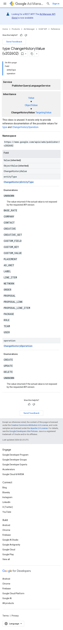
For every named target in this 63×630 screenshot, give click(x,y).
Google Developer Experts (14, 464)
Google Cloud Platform (13, 593)
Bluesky (6, 492)
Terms (5, 615)
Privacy (15, 615)
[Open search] (48, 3)
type (4, 127)
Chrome (6, 530)
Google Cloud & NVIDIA (13, 474)
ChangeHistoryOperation (25, 127)
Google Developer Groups (14, 459)
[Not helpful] (26, 35)
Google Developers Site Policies (23, 431)
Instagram (7, 497)
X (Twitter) (7, 507)
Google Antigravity (11, 544)
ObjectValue (31, 105)
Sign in (55, 3)
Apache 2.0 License (39, 428)
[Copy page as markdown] (32, 53)
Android (6, 525)
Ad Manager (35, 4)
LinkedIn (6, 502)
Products (16, 29)
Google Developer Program (15, 455)
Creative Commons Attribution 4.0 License (29, 425)
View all (6, 559)
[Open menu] (5, 3)
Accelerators (8, 469)
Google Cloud (8, 549)
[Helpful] (21, 35)
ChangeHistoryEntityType (19, 182)
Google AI (7, 598)
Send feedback (14, 41)
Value (31, 97)
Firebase (6, 535)
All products (8, 603)
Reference (55, 29)
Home (5, 29)
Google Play (8, 554)
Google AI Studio (10, 540)
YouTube (6, 512)
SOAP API (43, 29)
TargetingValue (43, 112)
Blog (4, 487)
